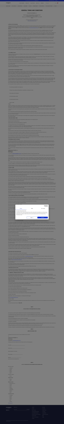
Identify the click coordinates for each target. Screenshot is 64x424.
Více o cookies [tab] (43, 208)
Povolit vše (42, 217)
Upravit (31, 217)
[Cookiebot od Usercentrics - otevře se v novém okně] (44, 206)
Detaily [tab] (32, 208)
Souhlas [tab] (21, 208)
